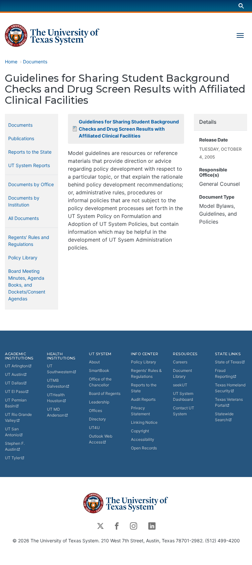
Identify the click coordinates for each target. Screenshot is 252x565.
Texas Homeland (230, 387)
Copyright (140, 430)
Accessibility (142, 439)
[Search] (241, 5)
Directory (97, 419)
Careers (180, 361)
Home (11, 61)
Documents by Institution (23, 201)
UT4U (94, 427)
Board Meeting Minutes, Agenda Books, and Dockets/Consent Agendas (26, 284)
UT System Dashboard (183, 396)
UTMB (56, 383)
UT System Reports (29, 165)
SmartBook (99, 370)
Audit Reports (143, 399)
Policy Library (22, 257)
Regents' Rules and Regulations (28, 240)
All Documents (23, 218)
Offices (95, 410)
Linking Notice (144, 422)
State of (228, 361)
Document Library (182, 373)
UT (16, 365)
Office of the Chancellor (100, 382)
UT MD (55, 412)
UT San (12, 431)
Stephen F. (15, 446)
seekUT (180, 384)
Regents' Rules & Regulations (146, 373)
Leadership (99, 402)
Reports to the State (30, 152)
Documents (35, 61)
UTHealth (56, 397)
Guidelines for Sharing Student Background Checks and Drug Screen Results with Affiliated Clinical (129, 129)
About (94, 361)
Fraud (224, 373)
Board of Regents (104, 393)
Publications (21, 138)
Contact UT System (183, 410)
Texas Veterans (229, 402)
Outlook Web (100, 439)
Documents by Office (31, 184)
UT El (15, 391)
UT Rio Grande (18, 417)
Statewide (224, 416)
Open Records (144, 447)
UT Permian (16, 403)
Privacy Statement (140, 410)
